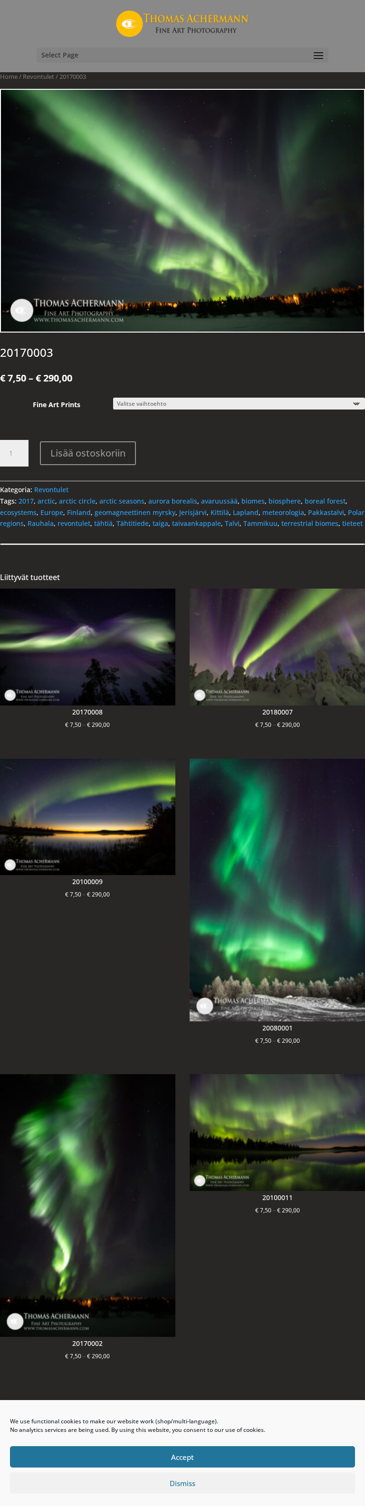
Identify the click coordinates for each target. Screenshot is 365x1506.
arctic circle (77, 500)
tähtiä (103, 523)
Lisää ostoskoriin (87, 453)
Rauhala (41, 523)
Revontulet (38, 76)
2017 (26, 500)
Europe (51, 512)
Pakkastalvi (326, 512)
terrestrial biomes (309, 523)
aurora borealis (172, 500)
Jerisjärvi (193, 512)
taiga (160, 523)
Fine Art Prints (56, 404)
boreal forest (325, 500)
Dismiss (182, 1483)
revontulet (74, 523)
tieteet (352, 523)
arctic (46, 500)
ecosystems (18, 512)
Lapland (246, 512)
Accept (182, 1457)
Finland (79, 512)
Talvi (232, 523)
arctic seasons (121, 500)
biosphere (285, 500)
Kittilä (220, 512)
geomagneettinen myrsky (135, 512)
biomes (253, 500)
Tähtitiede (132, 523)
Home (9, 76)
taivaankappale (196, 523)
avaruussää (219, 500)
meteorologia (283, 512)
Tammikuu (260, 523)
